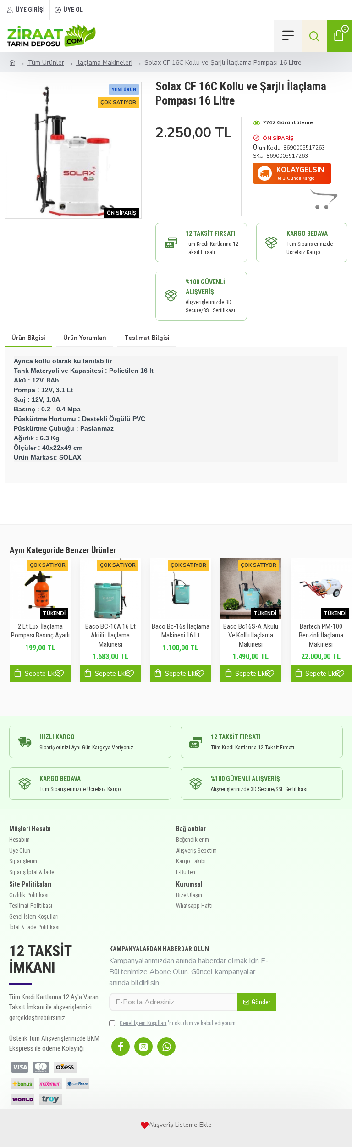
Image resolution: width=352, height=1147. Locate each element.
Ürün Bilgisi (28, 338)
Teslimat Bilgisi (146, 338)
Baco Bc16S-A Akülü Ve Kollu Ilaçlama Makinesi (222, 635)
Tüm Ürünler (46, 62)
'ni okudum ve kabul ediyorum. (178, 1023)
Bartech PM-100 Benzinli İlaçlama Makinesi (292, 635)
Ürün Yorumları (84, 338)
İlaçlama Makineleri (104, 62)
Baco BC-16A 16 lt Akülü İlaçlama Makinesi (81, 635)
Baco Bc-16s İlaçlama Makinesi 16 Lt (152, 631)
